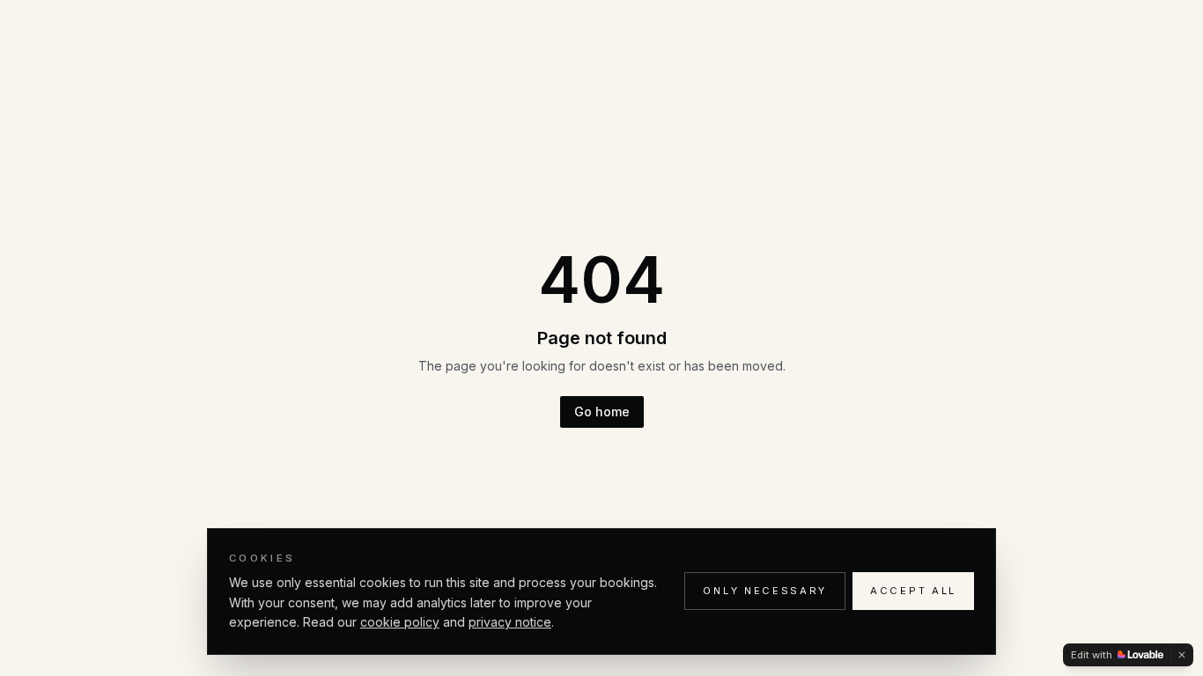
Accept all (913, 590)
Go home (602, 411)
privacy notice (510, 621)
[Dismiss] (1181, 654)
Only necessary (765, 590)
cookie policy (399, 621)
